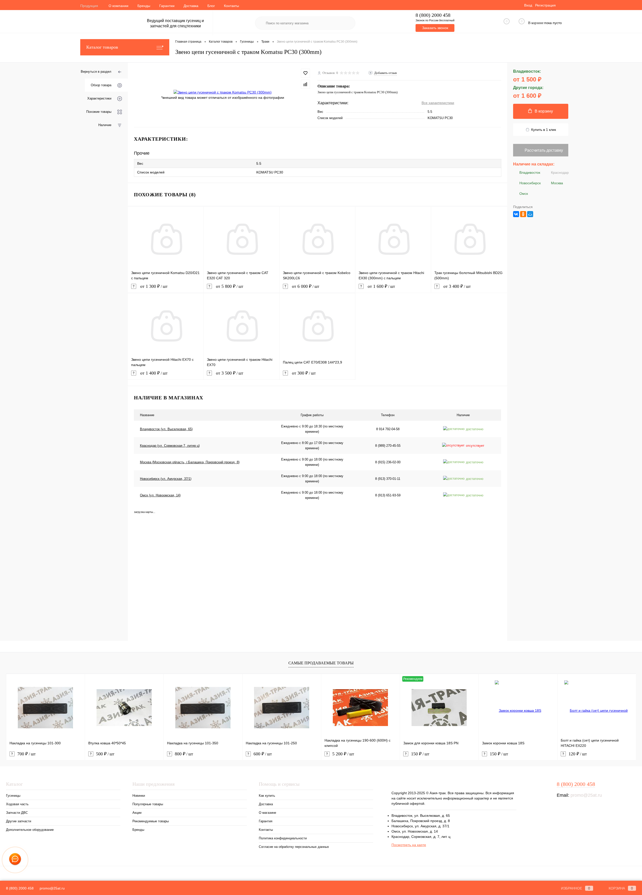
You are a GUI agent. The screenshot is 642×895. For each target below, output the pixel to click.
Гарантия (265, 821)
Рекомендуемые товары (150, 821)
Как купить (267, 795)
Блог (211, 6)
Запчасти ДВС (17, 813)
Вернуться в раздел (96, 71)
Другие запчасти (18, 821)
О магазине (267, 813)
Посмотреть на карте (408, 845)
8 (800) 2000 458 (433, 15)
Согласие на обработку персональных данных (294, 847)
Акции (136, 813)
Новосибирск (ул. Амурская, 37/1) (165, 479)
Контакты (231, 6)
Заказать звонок (435, 28)
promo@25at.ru (586, 795)
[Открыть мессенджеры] (15, 860)
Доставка (191, 6)
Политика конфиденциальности (283, 838)
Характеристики (99, 98)
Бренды (143, 6)
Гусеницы (13, 795)
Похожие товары (98, 112)
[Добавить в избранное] (305, 73)
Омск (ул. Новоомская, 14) (160, 495)
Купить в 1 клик (543, 130)
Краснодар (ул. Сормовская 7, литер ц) (170, 446)
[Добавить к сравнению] (305, 84)
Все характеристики (438, 103)
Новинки (138, 795)
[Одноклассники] (523, 214)
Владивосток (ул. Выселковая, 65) (166, 429)
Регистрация (545, 5)
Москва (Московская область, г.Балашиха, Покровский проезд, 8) (189, 462)
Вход (528, 5)
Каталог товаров (102, 47)
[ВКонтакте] (516, 214)
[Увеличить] (222, 92)
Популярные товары (147, 804)
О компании (118, 6)
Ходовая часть (17, 804)
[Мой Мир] (530, 214)
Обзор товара (101, 85)
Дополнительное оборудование (30, 830)
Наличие (104, 125)
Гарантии (167, 6)
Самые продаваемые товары (321, 663)
